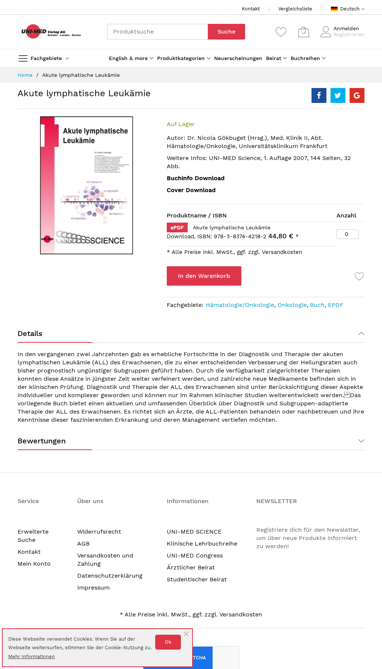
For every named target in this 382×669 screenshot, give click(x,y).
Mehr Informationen (31, 656)
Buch (317, 304)
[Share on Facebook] (318, 95)
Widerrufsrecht (99, 531)
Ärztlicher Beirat (191, 567)
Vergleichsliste (295, 9)
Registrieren (349, 34)
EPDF (336, 304)
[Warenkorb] (303, 32)
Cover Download (191, 190)
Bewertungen (42, 440)
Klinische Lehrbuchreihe (202, 543)
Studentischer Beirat (197, 579)
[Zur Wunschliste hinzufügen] (359, 276)
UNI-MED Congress (195, 555)
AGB (83, 543)
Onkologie (292, 304)
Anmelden (346, 28)
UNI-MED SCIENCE (194, 531)
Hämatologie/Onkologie (240, 304)
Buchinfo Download (196, 178)
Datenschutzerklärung (110, 575)
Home (25, 75)
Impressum (93, 587)
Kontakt (251, 9)
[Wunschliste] (281, 32)
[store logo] (49, 31)
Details (30, 333)
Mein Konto (34, 563)
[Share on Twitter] (338, 95)
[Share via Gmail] (357, 95)
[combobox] (157, 32)
